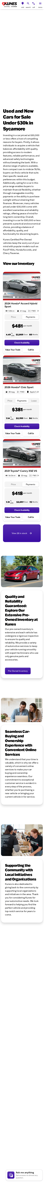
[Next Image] (37, 286)
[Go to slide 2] (18, 297)
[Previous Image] (6, 286)
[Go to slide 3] (22, 297)
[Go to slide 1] (14, 297)
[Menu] (40, 3)
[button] (22, 4)
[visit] (22, 3)
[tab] (13, 317)
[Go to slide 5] (30, 297)
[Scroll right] (38, 311)
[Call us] (33, 3)
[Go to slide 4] (26, 297)
